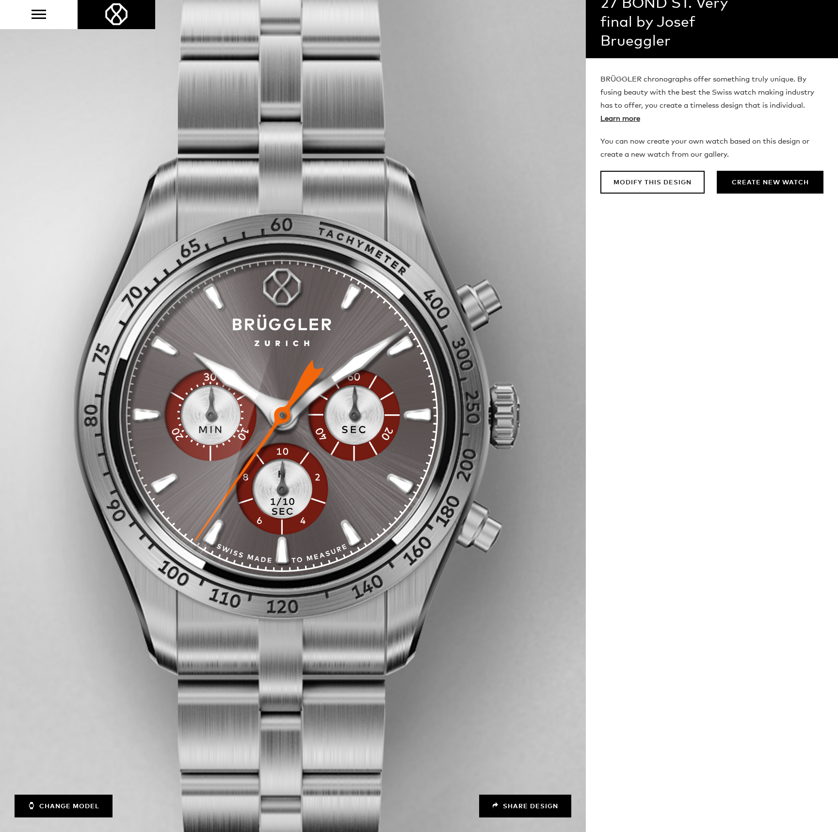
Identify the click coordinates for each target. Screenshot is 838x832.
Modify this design (652, 182)
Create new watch (770, 182)
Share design (529, 806)
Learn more (620, 118)
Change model (68, 806)
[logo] (116, 14)
